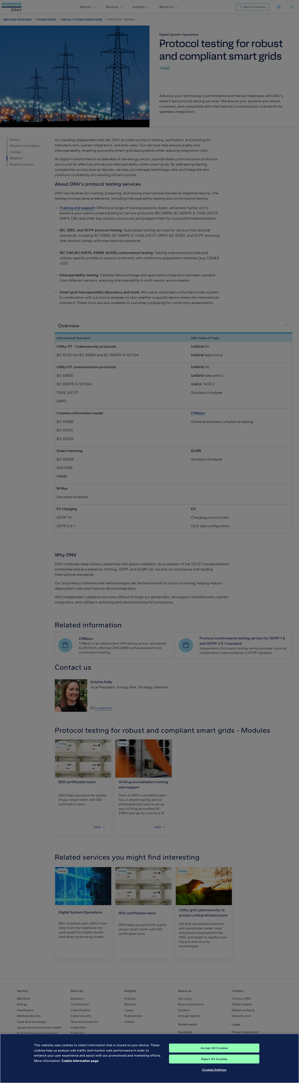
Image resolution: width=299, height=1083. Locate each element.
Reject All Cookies (214, 1059)
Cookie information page (80, 1061)
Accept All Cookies (214, 1048)
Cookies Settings (214, 1070)
